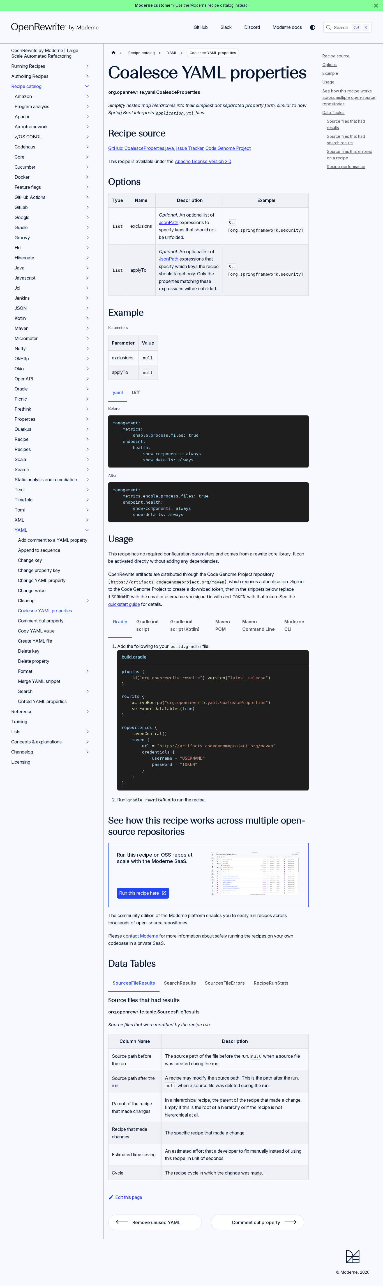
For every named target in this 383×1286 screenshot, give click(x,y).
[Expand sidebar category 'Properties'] (87, 419)
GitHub (201, 27)
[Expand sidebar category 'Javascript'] (87, 277)
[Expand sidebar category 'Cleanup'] (87, 600)
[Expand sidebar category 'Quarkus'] (87, 429)
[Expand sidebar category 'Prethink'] (87, 408)
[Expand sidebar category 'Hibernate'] (87, 257)
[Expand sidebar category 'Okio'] (87, 368)
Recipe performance (346, 166)
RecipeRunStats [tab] (271, 983)
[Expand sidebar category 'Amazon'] (87, 96)
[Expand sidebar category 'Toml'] (87, 509)
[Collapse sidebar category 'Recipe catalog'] (87, 86)
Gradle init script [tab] (147, 625)
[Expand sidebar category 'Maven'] (87, 328)
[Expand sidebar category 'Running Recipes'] (87, 66)
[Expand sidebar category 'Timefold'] (87, 499)
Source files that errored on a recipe (349, 154)
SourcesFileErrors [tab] (225, 983)
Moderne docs (287, 27)
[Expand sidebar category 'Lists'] (87, 731)
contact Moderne (140, 936)
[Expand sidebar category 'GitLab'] (87, 207)
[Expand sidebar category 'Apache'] (87, 116)
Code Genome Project (228, 148)
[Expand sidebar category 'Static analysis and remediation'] (87, 479)
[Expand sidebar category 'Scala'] (87, 459)
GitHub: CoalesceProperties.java (141, 148)
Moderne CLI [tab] (294, 625)
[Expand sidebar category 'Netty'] (87, 348)
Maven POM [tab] (222, 625)
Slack (226, 27)
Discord (252, 27)
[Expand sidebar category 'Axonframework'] (87, 126)
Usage (328, 82)
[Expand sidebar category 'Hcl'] (87, 247)
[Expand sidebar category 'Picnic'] (87, 398)
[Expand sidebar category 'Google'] (87, 217)
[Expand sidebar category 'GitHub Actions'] (87, 197)
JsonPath (168, 222)
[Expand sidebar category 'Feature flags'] (87, 187)
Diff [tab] (136, 392)
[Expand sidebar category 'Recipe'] (87, 439)
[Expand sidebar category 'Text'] (87, 489)
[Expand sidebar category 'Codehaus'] (87, 146)
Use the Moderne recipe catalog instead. (212, 5)
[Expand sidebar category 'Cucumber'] (87, 166)
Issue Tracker (189, 148)
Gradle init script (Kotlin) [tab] (184, 625)
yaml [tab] (118, 392)
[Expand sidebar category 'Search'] (87, 469)
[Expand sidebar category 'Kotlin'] (87, 318)
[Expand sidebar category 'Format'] (87, 671)
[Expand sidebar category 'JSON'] (87, 308)
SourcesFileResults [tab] (134, 983)
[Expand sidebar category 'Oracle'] (87, 388)
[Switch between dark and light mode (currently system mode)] (312, 27)
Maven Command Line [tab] (258, 625)
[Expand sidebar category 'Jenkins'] (87, 298)
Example (330, 73)
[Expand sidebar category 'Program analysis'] (87, 106)
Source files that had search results (346, 139)
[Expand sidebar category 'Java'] (87, 267)
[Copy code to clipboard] (301, 422)
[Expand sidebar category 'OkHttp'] (87, 358)
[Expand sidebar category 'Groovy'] (87, 237)
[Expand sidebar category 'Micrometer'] (87, 338)
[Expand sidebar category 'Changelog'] (87, 751)
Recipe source (336, 56)
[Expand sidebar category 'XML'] (87, 519)
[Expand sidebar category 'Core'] (87, 156)
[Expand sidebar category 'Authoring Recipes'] (87, 76)
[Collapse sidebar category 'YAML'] (87, 529)
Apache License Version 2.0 (203, 161)
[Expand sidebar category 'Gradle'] (87, 227)
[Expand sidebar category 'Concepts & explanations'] (87, 741)
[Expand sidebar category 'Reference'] (87, 711)
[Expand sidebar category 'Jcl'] (87, 287)
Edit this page (128, 1197)
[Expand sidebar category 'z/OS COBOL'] (87, 136)
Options (329, 64)
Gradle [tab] (120, 621)
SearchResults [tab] (180, 983)
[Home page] (113, 52)
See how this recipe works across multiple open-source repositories (348, 97)
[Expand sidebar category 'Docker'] (87, 177)
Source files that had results (346, 124)
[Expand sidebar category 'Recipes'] (87, 449)
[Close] (376, 5)
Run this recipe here (139, 893)
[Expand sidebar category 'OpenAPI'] (87, 378)
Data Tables (333, 112)
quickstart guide (124, 604)
